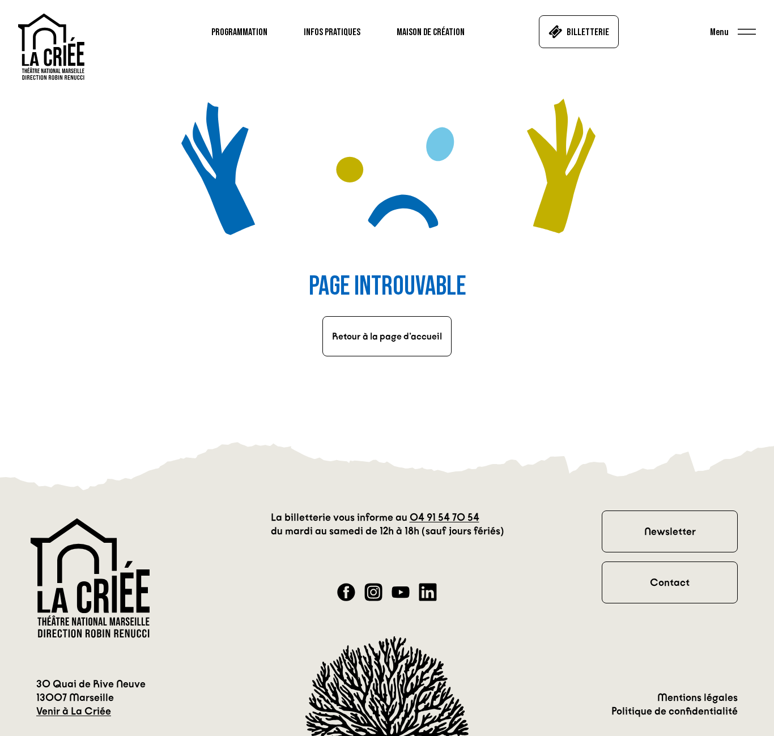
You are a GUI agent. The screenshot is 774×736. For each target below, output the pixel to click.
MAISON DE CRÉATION (431, 32)
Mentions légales (697, 697)
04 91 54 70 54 (444, 517)
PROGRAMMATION (239, 32)
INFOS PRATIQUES (332, 32)
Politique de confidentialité (674, 711)
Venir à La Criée (73, 711)
